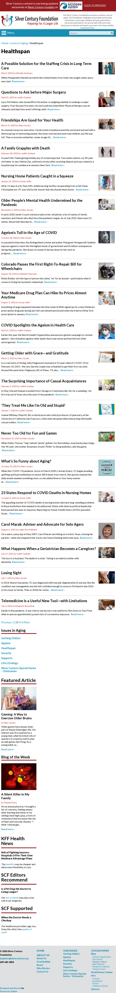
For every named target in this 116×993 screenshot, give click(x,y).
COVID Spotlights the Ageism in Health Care (37, 325)
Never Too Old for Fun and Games (29, 433)
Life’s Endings (9, 663)
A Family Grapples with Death (25, 148)
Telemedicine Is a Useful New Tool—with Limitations (44, 601)
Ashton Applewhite (101, 957)
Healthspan (8, 648)
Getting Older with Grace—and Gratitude (35, 353)
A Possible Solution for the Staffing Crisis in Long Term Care (46, 66)
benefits (10, 864)
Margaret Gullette (101, 966)
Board (40, 965)
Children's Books (100, 986)
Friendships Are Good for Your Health (32, 120)
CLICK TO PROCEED (95, 5)
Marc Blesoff (98, 964)
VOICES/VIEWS (100, 950)
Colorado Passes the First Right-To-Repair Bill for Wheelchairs (41, 266)
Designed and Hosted (10, 988)
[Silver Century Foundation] (29, 19)
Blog (93, 953)
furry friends (12, 897)
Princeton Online (8, 991)
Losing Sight (11, 573)
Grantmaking (43, 961)
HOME (40, 950)
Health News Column (102, 972)
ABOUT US (43, 955)
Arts (93, 975)
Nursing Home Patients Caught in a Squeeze (37, 176)
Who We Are (43, 968)
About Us (41, 958)
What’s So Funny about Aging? (26, 461)
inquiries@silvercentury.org (14, 958)
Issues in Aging (19, 43)
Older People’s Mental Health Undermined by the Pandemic (41, 202)
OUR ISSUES (70, 950)
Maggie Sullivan (99, 961)
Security (6, 653)
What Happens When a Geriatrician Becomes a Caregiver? (48, 549)
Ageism (5, 643)
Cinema (96, 978)
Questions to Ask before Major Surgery (33, 92)
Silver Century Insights (41, 7)
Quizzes (95, 989)
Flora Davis (97, 959)
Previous (6, 622)
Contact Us (42, 971)
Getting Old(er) (10, 638)
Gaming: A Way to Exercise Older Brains (16, 716)
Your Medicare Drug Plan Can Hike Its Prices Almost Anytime (44, 295)
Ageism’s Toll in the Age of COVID (29, 232)
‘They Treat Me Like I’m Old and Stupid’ (33, 405)
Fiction (95, 983)
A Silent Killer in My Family (15, 796)
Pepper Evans (98, 969)
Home (4, 43)
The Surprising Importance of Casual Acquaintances (43, 381)
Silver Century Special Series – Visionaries (18, 669)
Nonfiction (97, 981)
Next (27, 622)
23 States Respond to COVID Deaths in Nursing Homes (46, 493)
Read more (19, 81)
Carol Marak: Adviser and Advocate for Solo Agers (42, 524)
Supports (7, 658)
